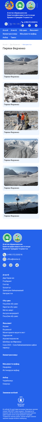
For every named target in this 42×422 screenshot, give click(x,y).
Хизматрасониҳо (10, 34)
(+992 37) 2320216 (30, 22)
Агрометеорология (10, 339)
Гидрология (7, 335)
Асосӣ (5, 30)
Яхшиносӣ (7, 330)
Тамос (13, 37)
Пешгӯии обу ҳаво (10, 304)
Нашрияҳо (7, 367)
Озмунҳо (6, 384)
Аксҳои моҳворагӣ (10, 313)
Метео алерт (8, 310)
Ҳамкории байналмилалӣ (13, 290)
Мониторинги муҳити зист (14, 332)
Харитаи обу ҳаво (10, 307)
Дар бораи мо (15, 44)
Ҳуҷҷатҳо (7, 287)
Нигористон (8, 293)
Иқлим (5, 326)
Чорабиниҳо (8, 381)
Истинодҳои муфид (11, 370)
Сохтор (6, 284)
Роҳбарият (7, 281)
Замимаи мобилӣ (10, 393)
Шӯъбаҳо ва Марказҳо (12, 342)
